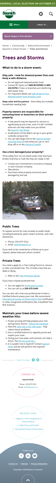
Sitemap (24, 464)
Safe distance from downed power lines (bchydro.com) (28, 95)
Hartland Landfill (33, 144)
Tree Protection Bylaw (29, 275)
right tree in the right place (29, 326)
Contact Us (13, 464)
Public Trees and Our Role (29, 425)
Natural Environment (39, 45)
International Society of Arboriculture (29, 429)
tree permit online (34, 285)
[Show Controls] (40, 14)
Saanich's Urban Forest (14, 49)
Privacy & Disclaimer (39, 464)
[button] (51, 14)
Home (5, 45)
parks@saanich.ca (22, 244)
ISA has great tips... (27, 341)
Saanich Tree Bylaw (20, 130)
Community (18, 45)
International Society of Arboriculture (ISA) (22, 299)
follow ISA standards (38, 323)
